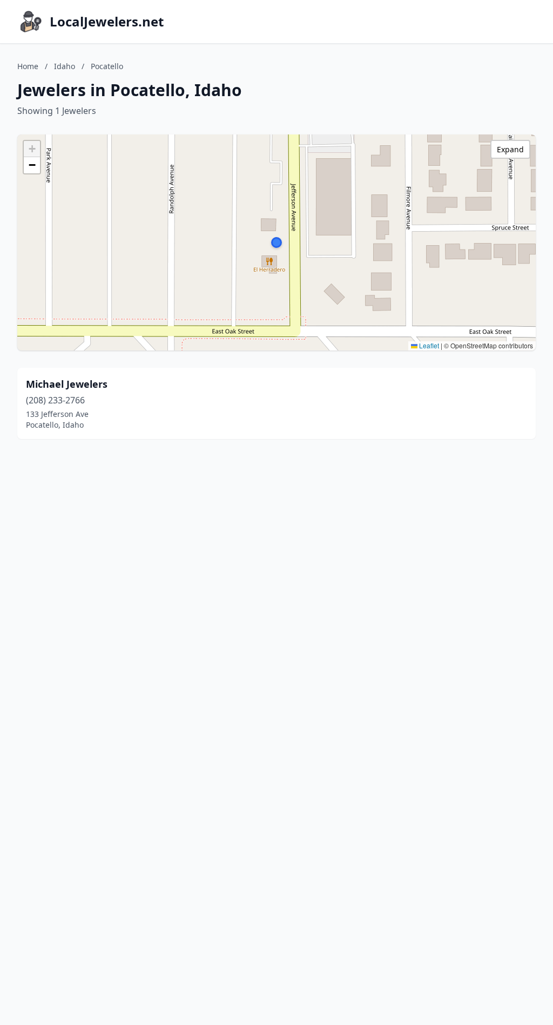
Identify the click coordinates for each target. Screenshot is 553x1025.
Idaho (64, 66)
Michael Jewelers (66, 383)
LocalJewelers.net (107, 21)
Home (27, 66)
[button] (276, 242)
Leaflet (428, 345)
